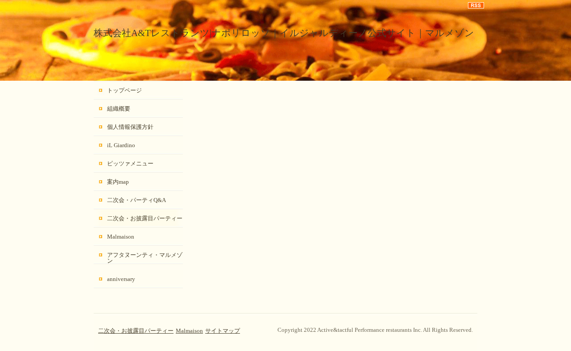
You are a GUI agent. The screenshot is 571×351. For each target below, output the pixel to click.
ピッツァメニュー (130, 163)
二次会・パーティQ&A (136, 200)
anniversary (121, 279)
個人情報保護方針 (130, 127)
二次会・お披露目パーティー (144, 218)
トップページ (124, 90)
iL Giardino (121, 145)
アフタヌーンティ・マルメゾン (144, 258)
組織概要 (118, 108)
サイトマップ (222, 330)
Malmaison (120, 236)
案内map (118, 181)
